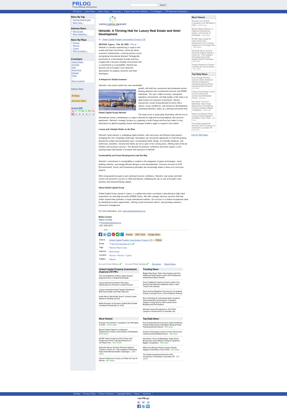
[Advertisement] (166, 65)
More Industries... (80, 34)
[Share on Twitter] (105, 234)
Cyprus (76, 48)
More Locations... (80, 51)
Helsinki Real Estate (82, 20)
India (74, 67)
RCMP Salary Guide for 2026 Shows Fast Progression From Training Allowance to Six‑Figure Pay (115, 340)
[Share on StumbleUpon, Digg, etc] (118, 234)
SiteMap (76, 394)
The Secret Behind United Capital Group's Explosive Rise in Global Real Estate (116, 277)
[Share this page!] (143, 407)
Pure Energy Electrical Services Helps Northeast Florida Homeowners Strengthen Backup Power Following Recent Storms (162, 325)
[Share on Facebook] (100, 234)
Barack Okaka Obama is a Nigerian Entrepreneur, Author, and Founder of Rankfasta (118, 331)
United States (77, 62)
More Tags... (78, 23)
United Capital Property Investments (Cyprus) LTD (124, 39)
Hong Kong (76, 70)
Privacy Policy (89, 394)
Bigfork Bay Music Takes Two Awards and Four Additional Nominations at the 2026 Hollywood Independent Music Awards (162, 275)
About (136, 394)
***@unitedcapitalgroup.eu (110, 223)
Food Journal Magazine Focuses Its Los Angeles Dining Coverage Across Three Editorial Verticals (162, 292)
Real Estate (78, 31)
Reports (112, 259)
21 (76, 114)
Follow (158, 240)
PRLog (133, 44)
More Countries (78, 81)
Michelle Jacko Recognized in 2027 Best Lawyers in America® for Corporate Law (159, 310)
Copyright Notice (124, 394)
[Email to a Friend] (122, 234)
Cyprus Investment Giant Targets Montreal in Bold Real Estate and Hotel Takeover (117, 291)
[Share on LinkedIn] (109, 234)
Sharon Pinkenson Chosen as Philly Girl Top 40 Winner (203, 66)
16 (93, 114)
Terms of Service (106, 394)
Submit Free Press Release (136, 11)
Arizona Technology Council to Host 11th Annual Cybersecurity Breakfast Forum (162, 333)
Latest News (89, 11)
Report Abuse (170, 264)
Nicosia (76, 43)
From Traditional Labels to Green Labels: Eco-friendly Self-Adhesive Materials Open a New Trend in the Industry (161, 284)
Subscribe (116, 11)
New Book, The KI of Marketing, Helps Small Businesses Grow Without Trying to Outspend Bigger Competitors (161, 341)
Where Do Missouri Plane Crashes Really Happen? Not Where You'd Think (160, 349)
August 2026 (77, 108)
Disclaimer (156, 264)
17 (90, 114)
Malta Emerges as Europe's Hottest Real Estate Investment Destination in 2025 (118, 304)
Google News (154, 234)
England (75, 73)
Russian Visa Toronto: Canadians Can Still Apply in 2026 (203, 23)
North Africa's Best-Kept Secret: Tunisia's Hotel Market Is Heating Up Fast (117, 298)
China (74, 76)
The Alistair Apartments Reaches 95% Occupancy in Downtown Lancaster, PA (159, 356)
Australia (75, 65)
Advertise (147, 394)
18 (86, 114)
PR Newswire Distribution (176, 11)
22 (73, 114)
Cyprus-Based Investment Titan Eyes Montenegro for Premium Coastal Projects (116, 284)
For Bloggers (156, 11)
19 (83, 114)
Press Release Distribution (84, 7)
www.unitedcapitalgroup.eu (134, 211)
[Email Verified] (133, 244)
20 (79, 114)
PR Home (77, 11)
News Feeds (103, 11)
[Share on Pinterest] (113, 234)
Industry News (77, 89)
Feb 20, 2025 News (199, 135)
